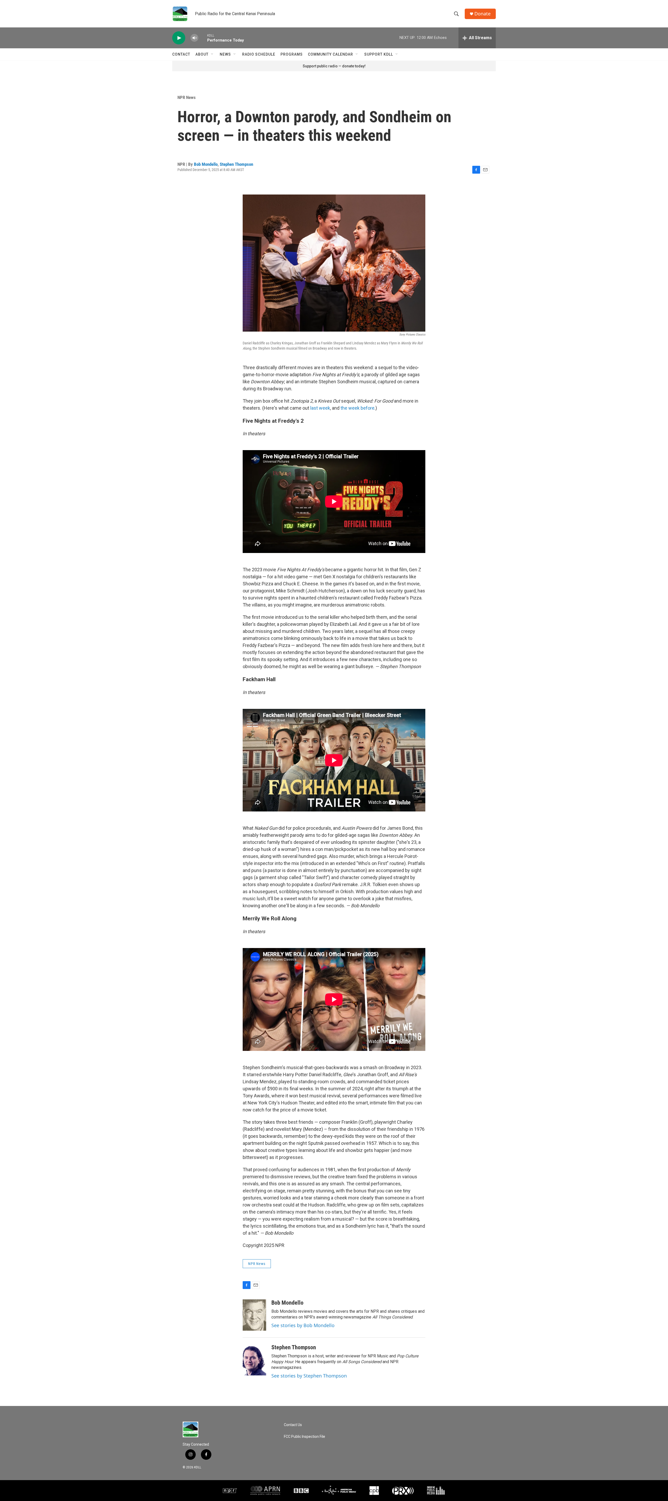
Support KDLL (378, 54)
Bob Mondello (206, 164)
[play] (179, 38)
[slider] (203, 37)
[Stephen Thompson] (254, 1359)
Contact (181, 54)
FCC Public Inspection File (304, 1437)
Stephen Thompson (236, 164)
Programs (292, 54)
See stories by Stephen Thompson (309, 1376)
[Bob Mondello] (254, 1315)
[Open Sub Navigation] (212, 54)
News (225, 54)
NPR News (186, 97)
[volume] (194, 38)
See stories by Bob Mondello (303, 1325)
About (201, 54)
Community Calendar (330, 54)
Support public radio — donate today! (334, 66)
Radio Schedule (258, 54)
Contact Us (293, 1425)
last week (320, 408)
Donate (482, 13)
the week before (357, 408)
